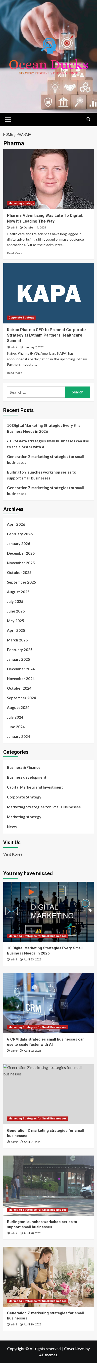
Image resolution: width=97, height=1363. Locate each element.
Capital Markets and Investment (35, 787)
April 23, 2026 (32, 959)
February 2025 (20, 649)
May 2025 (15, 620)
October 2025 (19, 572)
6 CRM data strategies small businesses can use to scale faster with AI (48, 444)
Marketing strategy (21, 203)
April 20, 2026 (32, 1233)
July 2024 (15, 717)
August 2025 (18, 592)
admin (14, 227)
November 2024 (21, 678)
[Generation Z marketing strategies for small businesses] (48, 1094)
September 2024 (21, 698)
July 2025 (15, 601)
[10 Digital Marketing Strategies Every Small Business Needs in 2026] (48, 912)
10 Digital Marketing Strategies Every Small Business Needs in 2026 (45, 428)
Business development (27, 777)
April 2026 (16, 524)
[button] (8, 119)
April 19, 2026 (32, 1324)
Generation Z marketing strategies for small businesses (45, 459)
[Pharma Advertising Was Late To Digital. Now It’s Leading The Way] (48, 179)
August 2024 (18, 707)
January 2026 (18, 543)
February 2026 (20, 534)
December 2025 (21, 553)
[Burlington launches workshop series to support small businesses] (48, 1186)
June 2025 (16, 611)
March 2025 (17, 640)
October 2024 (19, 688)
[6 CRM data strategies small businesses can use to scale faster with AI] (48, 1003)
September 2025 (21, 582)
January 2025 (18, 659)
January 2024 (18, 736)
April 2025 (16, 630)
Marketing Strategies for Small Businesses (44, 807)
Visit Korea (12, 854)
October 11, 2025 (35, 227)
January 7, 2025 (34, 347)
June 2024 (16, 727)
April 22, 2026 (32, 1050)
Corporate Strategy (21, 317)
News (12, 826)
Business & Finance (24, 767)
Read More (14, 253)
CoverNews (74, 1348)
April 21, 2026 (32, 1142)
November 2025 (21, 563)
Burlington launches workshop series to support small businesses (41, 475)
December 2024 (21, 669)
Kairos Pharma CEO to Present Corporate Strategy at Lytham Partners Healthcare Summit (46, 335)
